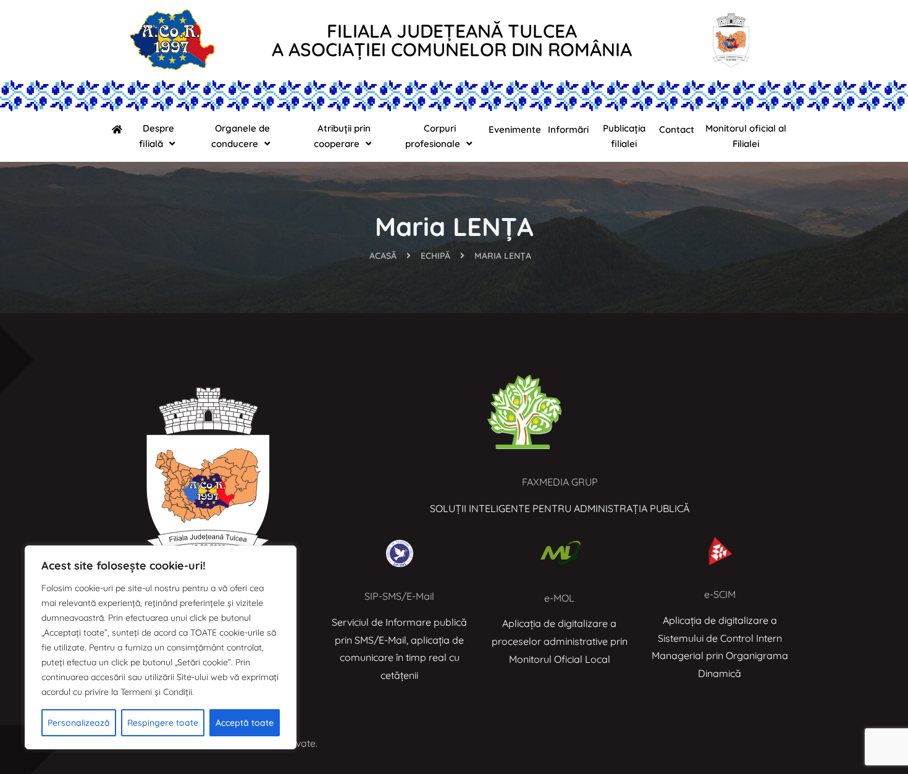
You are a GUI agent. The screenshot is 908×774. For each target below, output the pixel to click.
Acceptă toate (245, 722)
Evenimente (515, 129)
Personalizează (79, 722)
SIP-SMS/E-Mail (399, 596)
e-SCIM (720, 594)
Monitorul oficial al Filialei (745, 135)
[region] (160, 647)
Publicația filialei (624, 135)
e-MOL (559, 598)
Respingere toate (162, 722)
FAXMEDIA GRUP (560, 482)
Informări (568, 129)
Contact (676, 129)
